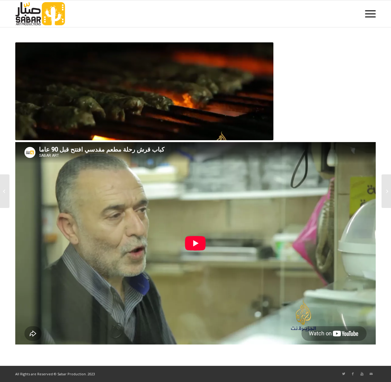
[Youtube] (362, 373)
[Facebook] (352, 373)
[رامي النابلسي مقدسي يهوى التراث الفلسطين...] (4, 191)
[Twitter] (343, 373)
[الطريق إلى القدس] (386, 191)
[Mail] (371, 373)
